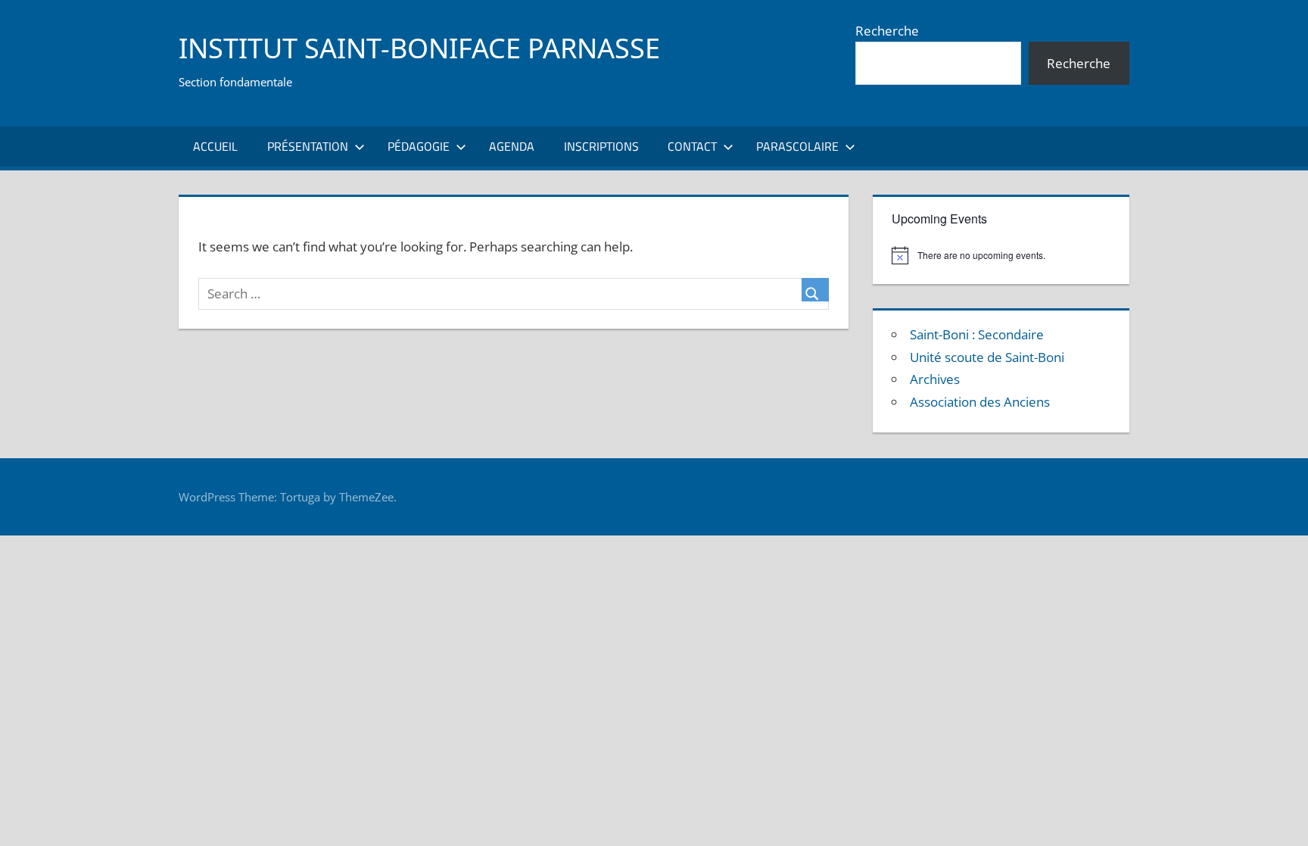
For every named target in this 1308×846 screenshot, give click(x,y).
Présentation (307, 146)
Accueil (215, 146)
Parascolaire (797, 146)
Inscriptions (601, 146)
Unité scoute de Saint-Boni (987, 357)
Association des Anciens (980, 402)
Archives (935, 379)
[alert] (1001, 255)
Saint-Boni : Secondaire (977, 334)
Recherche (887, 30)
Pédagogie (419, 146)
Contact (692, 146)
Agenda (511, 146)
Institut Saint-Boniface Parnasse (419, 48)
